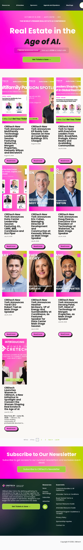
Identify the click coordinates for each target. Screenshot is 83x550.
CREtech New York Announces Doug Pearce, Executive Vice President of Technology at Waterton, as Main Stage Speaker (68, 224)
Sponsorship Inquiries (64, 521)
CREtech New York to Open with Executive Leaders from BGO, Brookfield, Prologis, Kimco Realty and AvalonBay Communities (68, 136)
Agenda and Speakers (52, 5)
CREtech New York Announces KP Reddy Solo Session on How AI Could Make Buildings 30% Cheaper (41, 134)
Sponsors (33, 5)
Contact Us (60, 525)
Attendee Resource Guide (66, 508)
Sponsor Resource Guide (65, 504)
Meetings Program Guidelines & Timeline (68, 513)
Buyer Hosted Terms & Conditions (64, 499)
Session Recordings (47, 493)
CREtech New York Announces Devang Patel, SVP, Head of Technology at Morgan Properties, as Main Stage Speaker (68, 309)
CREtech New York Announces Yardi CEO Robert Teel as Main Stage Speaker (14, 306)
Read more (11, 161)
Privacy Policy (61, 517)
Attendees (20, 5)
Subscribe (46, 497)
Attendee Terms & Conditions (67, 494)
